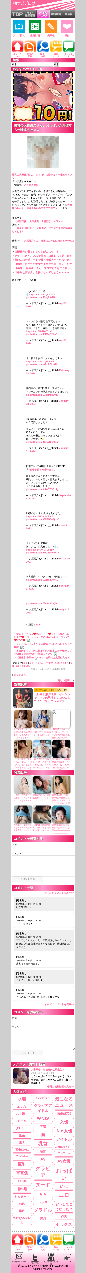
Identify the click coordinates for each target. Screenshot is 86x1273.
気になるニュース (64, 1102)
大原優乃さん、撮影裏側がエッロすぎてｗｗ (42, 798)
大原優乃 (65, 663)
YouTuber (22, 1156)
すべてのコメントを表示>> (59, 892)
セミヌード (22, 1196)
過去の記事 (30, 55)
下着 (43, 1127)
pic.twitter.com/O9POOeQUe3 (42, 519)
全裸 (57, 663)
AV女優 (64, 1161)
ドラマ (43, 1202)
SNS (25, 663)
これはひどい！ (64, 1146)
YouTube (64, 1153)
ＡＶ (43, 1194)
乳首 (43, 1143)
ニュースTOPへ (17, 55)
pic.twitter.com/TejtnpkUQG (41, 603)
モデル (22, 1121)
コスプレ (22, 1106)
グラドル (39, 663)
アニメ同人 (19, 35)
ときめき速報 (31, 184)
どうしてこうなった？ (64, 1206)
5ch (38, 624)
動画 (22, 1135)
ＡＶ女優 (64, 1130)
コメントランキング (69, 55)
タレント (22, 1128)
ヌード (43, 1184)
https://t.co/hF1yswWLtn (42, 294)
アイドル (64, 1139)
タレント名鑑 (43, 55)
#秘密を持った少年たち (41, 469)
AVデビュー (43, 1097)
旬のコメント (56, 55)
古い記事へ (20, 674)
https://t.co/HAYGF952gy (40, 549)
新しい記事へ (65, 680)
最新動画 (35, 35)
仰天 (64, 1216)
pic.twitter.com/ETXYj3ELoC (42, 334)
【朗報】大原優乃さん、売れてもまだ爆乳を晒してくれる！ (42, 827)
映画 (43, 1151)
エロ (31, 663)
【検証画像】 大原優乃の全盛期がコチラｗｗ (38, 221)
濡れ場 (22, 1189)
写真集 (22, 1173)
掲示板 (51, 35)
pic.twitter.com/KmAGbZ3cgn (42, 442)
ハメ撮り (22, 1113)
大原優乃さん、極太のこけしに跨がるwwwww (49, 240)
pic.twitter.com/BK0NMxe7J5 (42, 552)
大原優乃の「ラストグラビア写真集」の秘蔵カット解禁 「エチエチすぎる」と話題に (61, 800)
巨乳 (22, 1164)
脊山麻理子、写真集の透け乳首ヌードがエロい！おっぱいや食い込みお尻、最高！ (61, 764)
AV (43, 1159)
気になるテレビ (22, 1220)
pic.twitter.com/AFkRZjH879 (42, 364)
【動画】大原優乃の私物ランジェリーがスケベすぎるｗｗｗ (23, 798)
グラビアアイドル (43, 1108)
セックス (64, 1224)
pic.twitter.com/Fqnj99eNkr (41, 297)
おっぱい (64, 1174)
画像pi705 (64, 1113)
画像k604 (26, 666)
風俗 (67, 35)
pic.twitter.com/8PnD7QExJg (42, 489)
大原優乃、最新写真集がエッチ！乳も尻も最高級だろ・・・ (23, 827)
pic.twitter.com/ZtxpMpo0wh (42, 394)
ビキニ (64, 1186)
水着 (22, 1098)
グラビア (49, 663)
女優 (64, 1121)
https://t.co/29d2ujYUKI (39, 331)
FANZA (43, 1118)
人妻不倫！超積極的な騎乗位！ (52, 1078)
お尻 (22, 1203)
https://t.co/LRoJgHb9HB (40, 361)
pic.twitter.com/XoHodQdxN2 (42, 579)
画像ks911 (22, 1149)
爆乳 (18, 666)
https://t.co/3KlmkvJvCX (40, 516)
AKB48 (22, 1181)
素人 (22, 1142)
